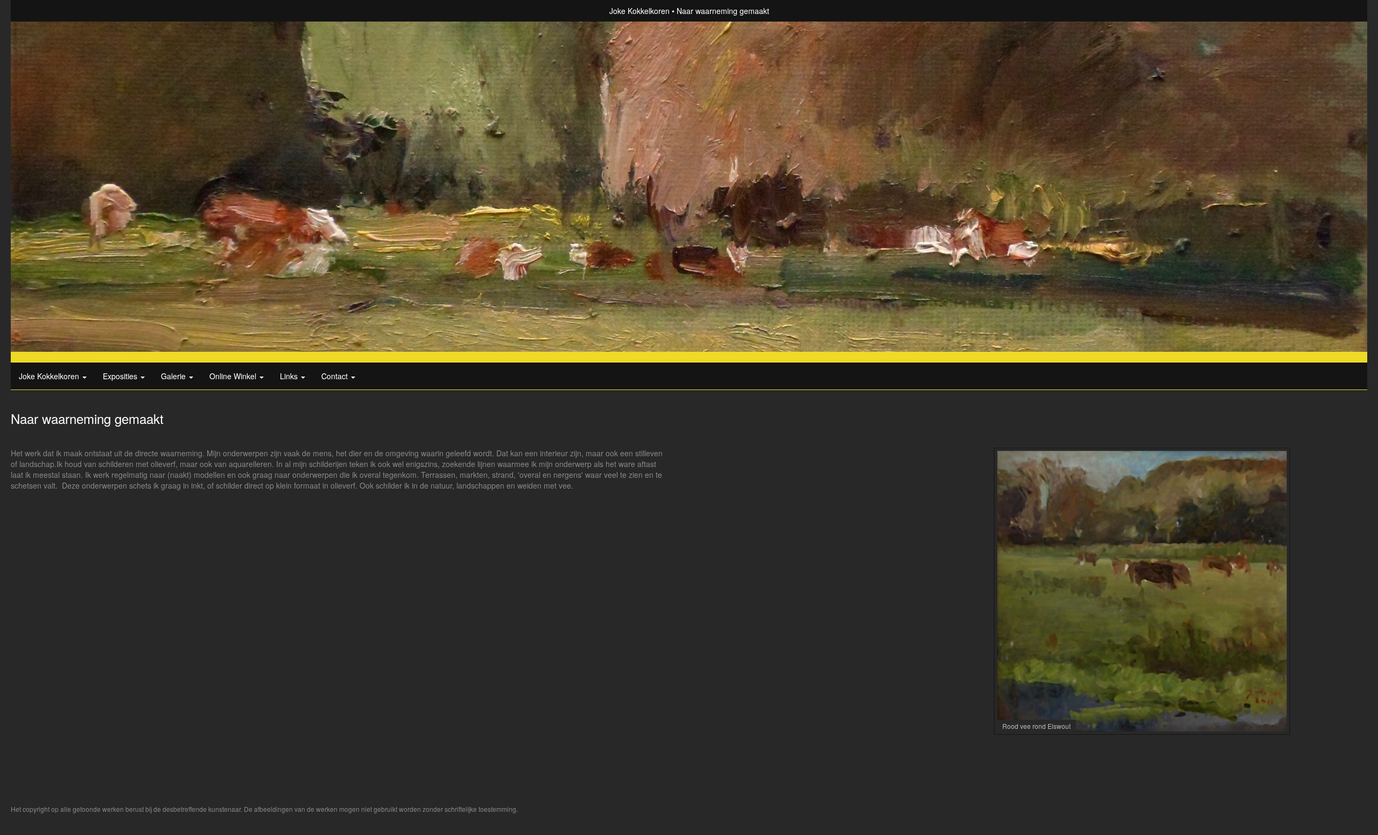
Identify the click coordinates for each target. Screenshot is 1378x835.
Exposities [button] (121, 376)
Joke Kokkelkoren (639, 10)
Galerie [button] (174, 376)
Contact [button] (335, 376)
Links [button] (290, 376)
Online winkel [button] (233, 376)
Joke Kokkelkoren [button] (50, 376)
